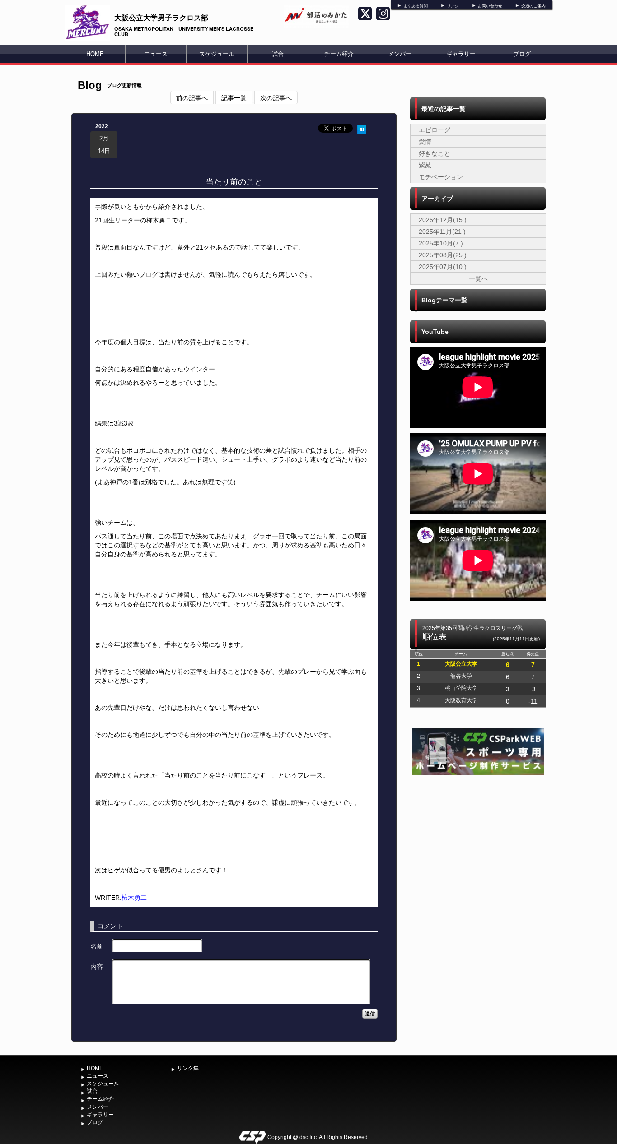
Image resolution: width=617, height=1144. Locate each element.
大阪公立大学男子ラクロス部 (161, 17)
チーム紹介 (339, 54)
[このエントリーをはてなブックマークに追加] (361, 128)
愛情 (425, 141)
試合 (278, 54)
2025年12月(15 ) (443, 219)
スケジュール (216, 54)
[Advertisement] (478, 845)
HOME (95, 54)
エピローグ (434, 130)
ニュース (156, 54)
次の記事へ (276, 97)
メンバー (399, 54)
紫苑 (425, 165)
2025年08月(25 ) (443, 255)
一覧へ (478, 278)
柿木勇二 (134, 897)
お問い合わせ (490, 6)
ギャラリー (461, 54)
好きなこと (434, 153)
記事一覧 (234, 97)
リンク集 (188, 1068)
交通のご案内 (533, 6)
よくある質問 (415, 6)
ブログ (522, 54)
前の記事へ (192, 97)
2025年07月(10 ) (443, 266)
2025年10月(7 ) (441, 243)
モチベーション (441, 177)
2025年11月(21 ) (442, 231)
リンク (453, 6)
